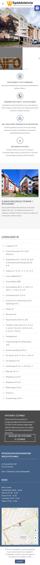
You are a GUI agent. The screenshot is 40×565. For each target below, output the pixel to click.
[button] (37, 8)
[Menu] (3, 3)
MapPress (21, 544)
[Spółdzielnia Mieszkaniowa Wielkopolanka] (20, 3)
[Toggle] (4, 246)
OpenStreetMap (34, 544)
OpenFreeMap (27, 544)
